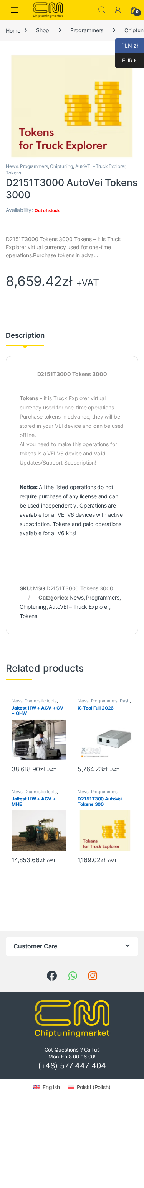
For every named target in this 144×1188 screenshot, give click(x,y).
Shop (42, 30)
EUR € (126, 60)
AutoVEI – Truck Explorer (100, 166)
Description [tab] (25, 335)
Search (102, 10)
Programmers (86, 30)
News (12, 166)
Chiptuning (61, 166)
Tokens (13, 173)
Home (13, 30)
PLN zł (126, 45)
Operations (93, 505)
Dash (125, 700)
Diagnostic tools (41, 700)
